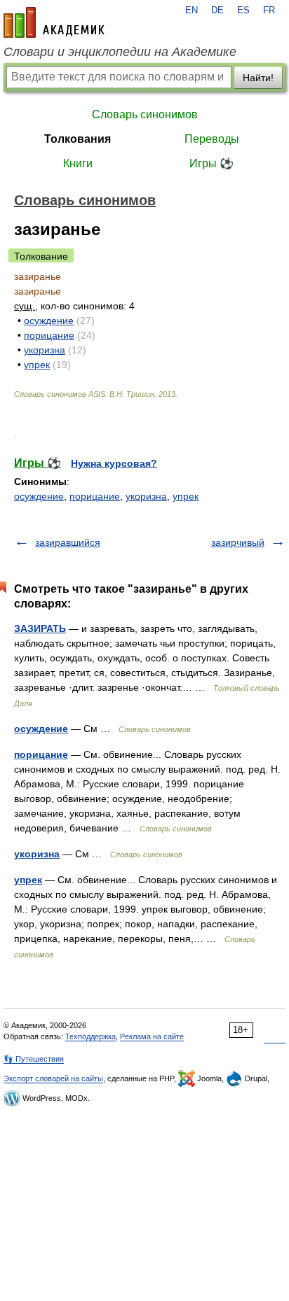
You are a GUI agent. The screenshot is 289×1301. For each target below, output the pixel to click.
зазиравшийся (67, 542)
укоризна (44, 350)
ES (243, 10)
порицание (49, 335)
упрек (37, 364)
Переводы (211, 139)
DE (217, 10)
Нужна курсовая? (114, 463)
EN (191, 10)
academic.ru (54, 22)
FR (269, 10)
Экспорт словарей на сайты (53, 1078)
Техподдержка (90, 1036)
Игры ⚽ (211, 163)
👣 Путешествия (34, 1059)
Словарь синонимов (145, 114)
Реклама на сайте (152, 1036)
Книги (78, 163)
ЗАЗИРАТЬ (40, 628)
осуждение (49, 320)
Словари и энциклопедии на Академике (120, 52)
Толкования (77, 139)
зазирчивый (237, 542)
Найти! (258, 77)
